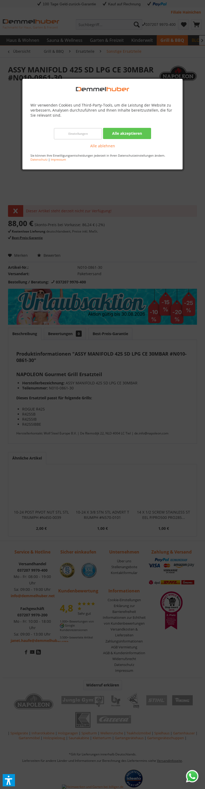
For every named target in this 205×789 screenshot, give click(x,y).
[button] (9, 780)
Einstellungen (78, 134)
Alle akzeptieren (127, 133)
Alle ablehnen (102, 145)
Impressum (58, 159)
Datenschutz (39, 159)
